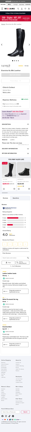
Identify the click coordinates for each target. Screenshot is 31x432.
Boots (2, 400)
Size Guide (4, 369)
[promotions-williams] (15, 21)
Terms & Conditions (6, 423)
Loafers (3, 397)
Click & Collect (5, 364)
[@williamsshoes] (9, 416)
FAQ (2, 375)
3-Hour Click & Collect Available (15, 13)
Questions (16, 198)
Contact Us (18, 362)
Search (25, 412)
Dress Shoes (19, 393)
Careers (18, 364)
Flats (2, 390)
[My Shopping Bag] (29, 9)
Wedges (3, 395)
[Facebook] (2, 416)
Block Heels (4, 398)
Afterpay (3, 372)
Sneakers (3, 393)
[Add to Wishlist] (14, 189)
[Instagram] (6, 416)
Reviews (5, 198)
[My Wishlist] (25, 9)
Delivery (3, 362)
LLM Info (3, 377)
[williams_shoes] (13, 416)
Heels (2, 392)
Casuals (18, 390)
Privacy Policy (15, 423)
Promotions (4, 370)
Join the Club (19, 379)
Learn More (18, 380)
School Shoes (19, 401)
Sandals (3, 389)
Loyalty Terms (19, 382)
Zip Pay (3, 374)
